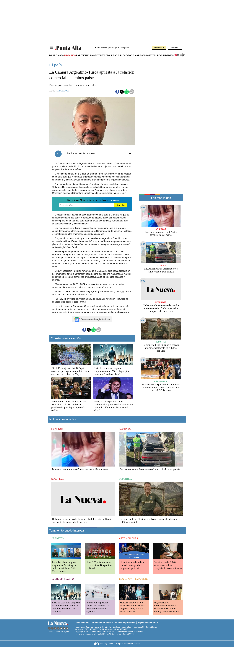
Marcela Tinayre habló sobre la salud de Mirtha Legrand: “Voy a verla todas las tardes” (132, 607)
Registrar (120, 205)
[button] (117, 92)
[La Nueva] (58, 623)
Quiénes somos (82, 622)
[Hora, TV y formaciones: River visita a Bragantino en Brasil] (100, 551)
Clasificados (140, 55)
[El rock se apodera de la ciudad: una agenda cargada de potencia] (134, 551)
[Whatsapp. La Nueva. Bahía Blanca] (49, 628)
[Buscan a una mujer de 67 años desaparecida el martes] (161, 215)
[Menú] (51, 48)
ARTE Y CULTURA (128, 538)
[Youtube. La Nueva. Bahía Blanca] (61, 628)
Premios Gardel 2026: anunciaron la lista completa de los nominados (168, 565)
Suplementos (125, 55)
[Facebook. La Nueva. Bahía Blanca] (52, 628)
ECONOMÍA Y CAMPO (62, 579)
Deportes (100, 55)
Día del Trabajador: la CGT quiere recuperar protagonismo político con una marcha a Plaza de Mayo (70, 371)
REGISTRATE (159, 48)
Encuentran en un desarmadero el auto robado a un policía (161, 270)
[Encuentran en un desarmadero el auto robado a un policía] (161, 252)
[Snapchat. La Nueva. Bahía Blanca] (64, 628)
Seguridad (111, 55)
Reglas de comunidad (148, 622)
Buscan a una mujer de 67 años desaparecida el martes (161, 233)
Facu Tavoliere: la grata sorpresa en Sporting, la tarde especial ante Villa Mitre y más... (64, 567)
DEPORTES (57, 538)
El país (91, 55)
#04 (143, 320)
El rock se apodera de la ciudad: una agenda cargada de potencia (132, 565)
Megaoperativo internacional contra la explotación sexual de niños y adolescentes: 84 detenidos (166, 608)
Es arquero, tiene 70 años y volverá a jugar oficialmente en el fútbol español (161, 347)
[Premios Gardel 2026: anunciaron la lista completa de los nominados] (168, 551)
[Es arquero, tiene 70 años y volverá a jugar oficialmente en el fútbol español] (161, 328)
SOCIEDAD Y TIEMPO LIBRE (133, 579)
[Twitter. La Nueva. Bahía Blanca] (55, 628)
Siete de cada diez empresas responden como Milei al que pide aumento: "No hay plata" (111, 371)
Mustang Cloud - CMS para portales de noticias (120, 643)
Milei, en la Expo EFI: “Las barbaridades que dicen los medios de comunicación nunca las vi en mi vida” (113, 406)
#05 (143, 360)
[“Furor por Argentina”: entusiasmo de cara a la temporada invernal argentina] (100, 592)
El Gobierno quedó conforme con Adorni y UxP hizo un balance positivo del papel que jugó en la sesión (68, 406)
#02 (143, 244)
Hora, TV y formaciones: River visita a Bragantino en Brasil (99, 565)
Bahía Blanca (56, 55)
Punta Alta (70, 55)
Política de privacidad (125, 622)
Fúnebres (168, 55)
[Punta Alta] (68, 47)
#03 (143, 280)
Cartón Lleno (154, 55)
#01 (143, 207)
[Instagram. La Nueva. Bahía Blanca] (58, 628)
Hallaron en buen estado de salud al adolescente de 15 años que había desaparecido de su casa (161, 308)
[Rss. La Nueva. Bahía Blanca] (67, 628)
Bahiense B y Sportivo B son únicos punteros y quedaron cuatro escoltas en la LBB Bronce (161, 387)
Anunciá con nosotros (102, 622)
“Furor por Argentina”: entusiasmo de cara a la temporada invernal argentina (98, 607)
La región (81, 55)
